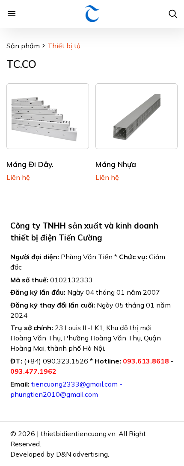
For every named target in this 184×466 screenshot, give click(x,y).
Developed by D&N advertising (59, 454)
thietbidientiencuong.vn (78, 433)
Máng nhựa (115, 164)
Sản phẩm (23, 45)
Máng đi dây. (29, 164)
